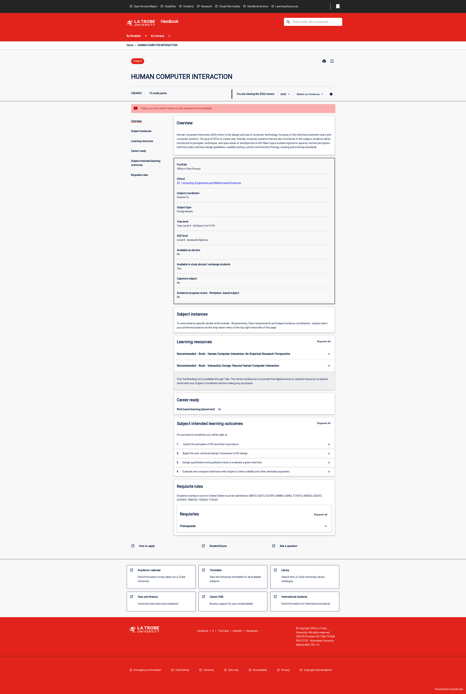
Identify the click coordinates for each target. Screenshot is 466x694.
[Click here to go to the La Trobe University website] (141, 23)
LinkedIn (237, 630)
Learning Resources (287, 6)
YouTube (223, 630)
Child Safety (182, 670)
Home (130, 45)
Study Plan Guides (229, 6)
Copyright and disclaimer (318, 670)
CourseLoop (456, 689)
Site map (233, 670)
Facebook (202, 630)
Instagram (252, 630)
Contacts (209, 670)
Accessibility (260, 670)
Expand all (323, 341)
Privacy (285, 670)
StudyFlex (170, 6)
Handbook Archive (257, 6)
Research (206, 6)
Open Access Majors (145, 6)
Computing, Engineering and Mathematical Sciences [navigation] (211, 183)
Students (188, 6)
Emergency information (147, 670)
